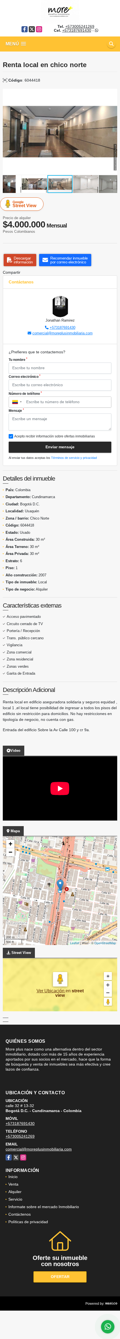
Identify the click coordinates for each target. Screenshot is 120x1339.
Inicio (13, 1176)
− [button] (10, 852)
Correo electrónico (24, 376)
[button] (112, 93)
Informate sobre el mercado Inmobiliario (43, 1207)
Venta (13, 1184)
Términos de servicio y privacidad (74, 457)
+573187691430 (76, 30)
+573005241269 (79, 26)
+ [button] (10, 843)
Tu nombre (18, 359)
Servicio (15, 1199)
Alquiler (14, 1191)
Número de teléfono (25, 393)
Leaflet (74, 943)
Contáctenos (19, 1214)
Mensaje (16, 410)
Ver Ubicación (51, 990)
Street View (24, 204)
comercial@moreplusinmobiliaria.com (62, 333)
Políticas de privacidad (28, 1222)
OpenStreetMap (105, 943)
